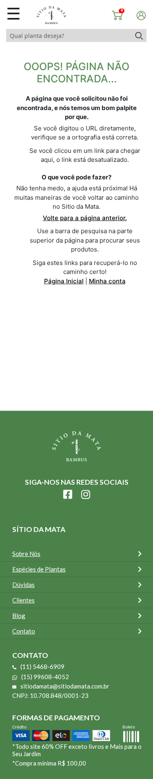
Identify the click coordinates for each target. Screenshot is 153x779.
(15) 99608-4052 (45, 676)
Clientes (23, 600)
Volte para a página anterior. (85, 218)
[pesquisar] (138, 35)
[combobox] (68, 35)
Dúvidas (23, 584)
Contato (23, 631)
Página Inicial (64, 281)
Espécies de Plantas (39, 569)
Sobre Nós (26, 553)
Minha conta (107, 281)
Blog (18, 615)
